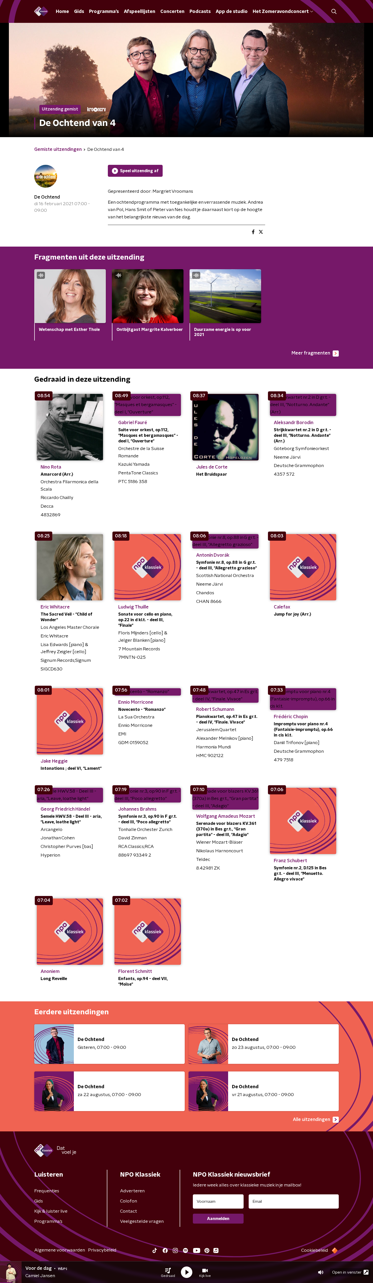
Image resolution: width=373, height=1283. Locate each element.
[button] (168, 1272)
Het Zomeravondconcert (281, 11)
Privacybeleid (102, 1250)
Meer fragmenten (311, 353)
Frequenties (46, 1191)
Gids (79, 11)
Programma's (104, 11)
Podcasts (200, 11)
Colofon (128, 1201)
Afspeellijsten (139, 11)
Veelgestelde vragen (142, 1221)
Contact (128, 1211)
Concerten (172, 11)
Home (62, 11)
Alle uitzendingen (311, 1119)
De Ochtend (47, 197)
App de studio (232, 11)
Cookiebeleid (314, 1250)
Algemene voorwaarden (59, 1250)
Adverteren (132, 1191)
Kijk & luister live (50, 1211)
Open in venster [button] (347, 1272)
